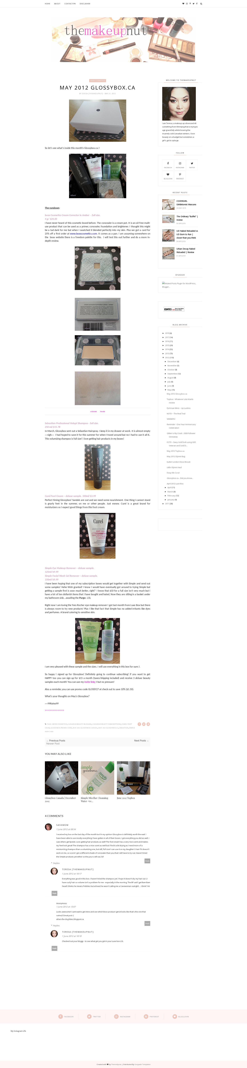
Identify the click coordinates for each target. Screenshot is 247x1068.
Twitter (192, 168)
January (171, 499)
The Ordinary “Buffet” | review (187, 218)
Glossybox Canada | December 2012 (60, 799)
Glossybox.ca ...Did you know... (180, 478)
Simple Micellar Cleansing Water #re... (94, 799)
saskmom (62, 825)
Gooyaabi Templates (142, 1064)
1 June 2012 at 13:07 (66, 906)
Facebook (168, 168)
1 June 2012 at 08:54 (66, 829)
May (169, 390)
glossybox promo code (61, 728)
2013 (167, 353)
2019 (167, 333)
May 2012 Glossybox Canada (85, 728)
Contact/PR (70, 4)
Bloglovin (168, 179)
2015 (167, 345)
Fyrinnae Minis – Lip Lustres (179, 408)
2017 (167, 337)
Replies (56, 863)
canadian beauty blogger (79, 724)
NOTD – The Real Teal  (177, 413)
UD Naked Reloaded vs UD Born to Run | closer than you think (187, 234)
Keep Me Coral (173, 472)
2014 (167, 349)
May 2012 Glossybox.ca (108, 728)
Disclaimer (85, 4)
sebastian (123, 728)
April (169, 487)
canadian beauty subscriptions (106, 724)
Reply (147, 861)
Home (47, 4)
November (172, 365)
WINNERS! (171, 419)
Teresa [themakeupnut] (93, 94)
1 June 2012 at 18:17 (71, 873)
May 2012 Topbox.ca (175, 451)
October (171, 369)
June (169, 386)
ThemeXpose (116, 1064)
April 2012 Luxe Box (175, 483)
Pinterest (180, 179)
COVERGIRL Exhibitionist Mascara (186, 203)
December (172, 361)
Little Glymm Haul (174, 467)
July (169, 381)
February (171, 495)
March (170, 491)
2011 (167, 503)
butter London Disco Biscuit (178, 462)
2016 (167, 341)
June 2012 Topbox (126, 797)
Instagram (180, 168)
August (171, 377)
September (172, 373)
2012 (167, 357)
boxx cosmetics (97, 81)
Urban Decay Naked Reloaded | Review (186, 250)
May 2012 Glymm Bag (176, 456)
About (57, 4)
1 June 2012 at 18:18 (71, 936)
